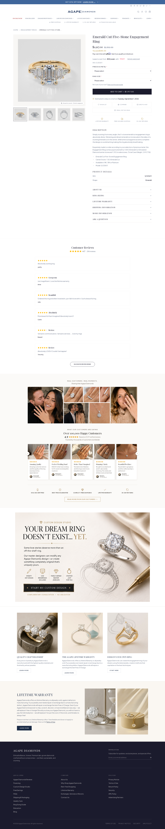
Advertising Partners (116, 797)
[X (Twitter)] (140, 5)
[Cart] (150, 12)
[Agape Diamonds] (81, 11)
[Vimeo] (150, 5)
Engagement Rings (45, 18)
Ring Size (97, 76)
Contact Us (65, 797)
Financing (16, 783)
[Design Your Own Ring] (127, 633)
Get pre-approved (133, 59)
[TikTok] (147, 5)
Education (17, 808)
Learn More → (89, 2)
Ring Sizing (98, 196)
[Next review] (137, 453)
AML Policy (112, 794)
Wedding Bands (100, 18)
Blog (15, 812)
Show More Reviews (82, 364)
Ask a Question (100, 219)
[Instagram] (131, 5)
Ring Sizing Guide (19, 805)
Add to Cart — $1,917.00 (122, 92)
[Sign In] (142, 12)
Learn (148, 18)
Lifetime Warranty (102, 201)
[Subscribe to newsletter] (151, 757)
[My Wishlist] (146, 12)
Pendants (125, 18)
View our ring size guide (115, 84)
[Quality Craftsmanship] (37, 633)
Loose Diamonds (83, 18)
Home (15, 30)
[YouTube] (137, 5)
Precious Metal (100, 67)
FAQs (15, 794)
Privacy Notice (114, 779)
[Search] (138, 12)
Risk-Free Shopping (68, 787)
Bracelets (138, 18)
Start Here (114, 670)
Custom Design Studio (21, 787)
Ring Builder (30, 18)
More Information (102, 213)
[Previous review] (28, 453)
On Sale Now (17, 18)
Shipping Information (104, 207)
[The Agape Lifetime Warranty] (82, 633)
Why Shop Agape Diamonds (71, 783)
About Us (97, 190)
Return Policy (113, 787)
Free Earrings (18, 790)
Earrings (114, 18)
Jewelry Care (18, 801)
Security (112, 790)
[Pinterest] (143, 5)
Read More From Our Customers (81, 499)
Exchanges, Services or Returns (72, 794)
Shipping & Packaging (21, 797)
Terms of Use (50, 722)
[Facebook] (134, 5)
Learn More (24, 670)
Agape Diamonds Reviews (22, 779)
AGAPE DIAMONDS (27, 750)
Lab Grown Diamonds (64, 18)
